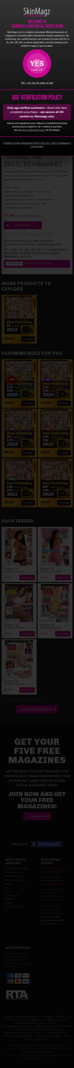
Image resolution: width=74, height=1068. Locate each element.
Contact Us (9, 143)
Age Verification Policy (33, 130)
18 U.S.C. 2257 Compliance (55, 143)
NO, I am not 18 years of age (37, 83)
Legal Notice (37, 146)
